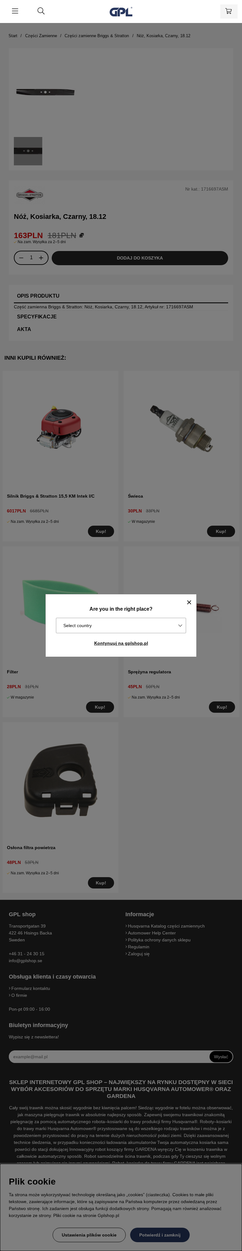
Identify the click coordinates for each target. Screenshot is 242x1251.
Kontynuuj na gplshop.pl (121, 643)
